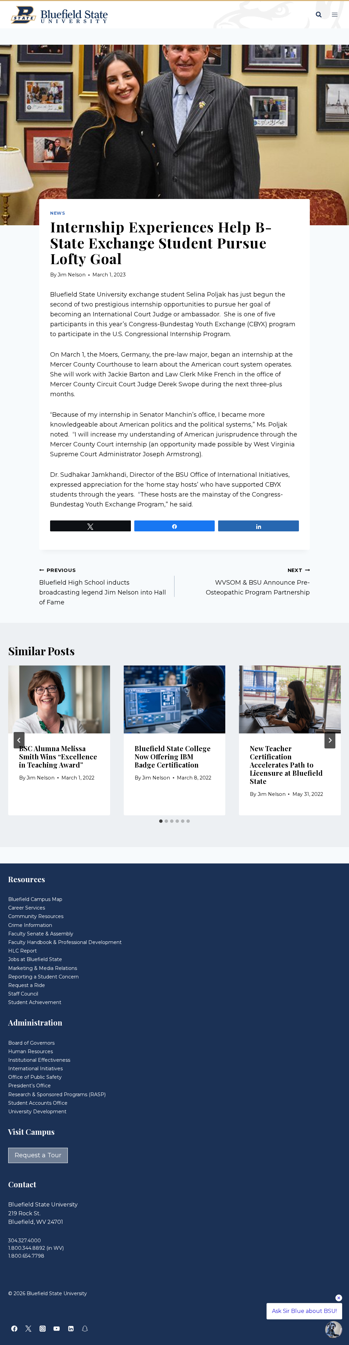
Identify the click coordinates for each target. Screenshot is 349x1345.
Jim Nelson (72, 275)
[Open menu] (334, 14)
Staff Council (23, 994)
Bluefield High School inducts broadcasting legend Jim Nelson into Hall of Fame (102, 586)
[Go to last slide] (19, 740)
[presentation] (59, 699)
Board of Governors (31, 1043)
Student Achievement (34, 1002)
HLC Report (22, 951)
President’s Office (29, 1086)
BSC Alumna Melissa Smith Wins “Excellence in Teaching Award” (58, 756)
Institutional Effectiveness (39, 1060)
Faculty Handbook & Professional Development (65, 942)
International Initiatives (35, 1068)
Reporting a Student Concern (43, 977)
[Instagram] (42, 1328)
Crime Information (30, 925)
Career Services (26, 908)
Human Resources (30, 1051)
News (57, 213)
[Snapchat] (85, 1328)
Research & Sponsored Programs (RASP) (57, 1094)
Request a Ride (26, 985)
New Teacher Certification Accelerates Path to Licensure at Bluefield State (286, 765)
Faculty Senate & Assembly (40, 934)
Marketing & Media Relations (42, 968)
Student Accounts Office (37, 1103)
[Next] (329, 740)
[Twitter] (28, 1328)
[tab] (161, 821)
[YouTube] (56, 1328)
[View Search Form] (319, 15)
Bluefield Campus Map (35, 899)
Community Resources (35, 916)
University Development (37, 1111)
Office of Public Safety (35, 1077)
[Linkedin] (71, 1328)
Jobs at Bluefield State (35, 959)
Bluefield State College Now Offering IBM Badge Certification (173, 756)
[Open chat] (333, 1329)
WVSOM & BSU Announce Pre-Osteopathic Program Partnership (258, 582)
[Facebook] (14, 1328)
